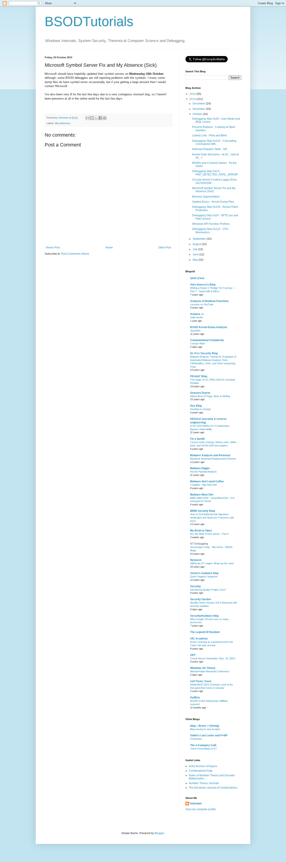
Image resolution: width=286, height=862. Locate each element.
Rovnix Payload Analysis (203, 471)
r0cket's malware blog (204, 573)
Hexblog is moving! (200, 409)
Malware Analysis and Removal (210, 455)
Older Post (164, 247)
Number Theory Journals (204, 783)
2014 (192, 94)
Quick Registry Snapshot (203, 576)
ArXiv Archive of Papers (203, 766)
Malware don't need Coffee (207, 481)
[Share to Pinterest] (104, 118)
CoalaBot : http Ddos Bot (203, 484)
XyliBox (195, 697)
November (199, 108)
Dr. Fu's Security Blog (204, 353)
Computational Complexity (207, 340)
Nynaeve (196, 560)
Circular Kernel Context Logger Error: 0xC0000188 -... (214, 181)
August (197, 244)
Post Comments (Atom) (75, 253)
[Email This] (87, 118)
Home (109, 247)
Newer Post (53, 247)
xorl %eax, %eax (200, 681)
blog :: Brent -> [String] (204, 725)
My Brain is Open (201, 530)
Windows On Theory (202, 668)
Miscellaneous (62, 123)
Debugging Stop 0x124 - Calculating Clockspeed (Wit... (214, 142)
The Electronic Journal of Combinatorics (213, 787)
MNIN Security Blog (202, 510)
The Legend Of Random (205, 632)
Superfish (195, 330)
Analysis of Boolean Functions (209, 301)
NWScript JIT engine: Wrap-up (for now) (212, 563)
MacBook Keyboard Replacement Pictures (213, 458)
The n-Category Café (203, 745)
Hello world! (196, 317)
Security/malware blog (204, 615)
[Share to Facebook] (100, 118)
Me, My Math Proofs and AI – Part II (209, 534)
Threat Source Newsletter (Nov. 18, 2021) (213, 658)
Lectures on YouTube (201, 304)
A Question (196, 738)
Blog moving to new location (205, 729)
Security (195, 586)
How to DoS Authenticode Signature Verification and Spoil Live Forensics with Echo (212, 517)
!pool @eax (197, 278)
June (196, 254)
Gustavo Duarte (200, 392)
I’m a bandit (197, 438)
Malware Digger (200, 468)
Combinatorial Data (200, 770)
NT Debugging (199, 543)
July (195, 249)
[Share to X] (96, 118)
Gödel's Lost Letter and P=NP (208, 735)
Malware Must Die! (202, 494)
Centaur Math (197, 343)
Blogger (159, 833)
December (199, 103)
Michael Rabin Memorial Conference (209, 671)
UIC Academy (199, 638)
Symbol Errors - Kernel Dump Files (213, 201)
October (198, 114)
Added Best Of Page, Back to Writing (210, 396)
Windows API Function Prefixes (211, 223)
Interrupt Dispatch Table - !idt (209, 149)
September (200, 238)
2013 (192, 99)
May (195, 259)
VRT (193, 655)
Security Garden (200, 599)
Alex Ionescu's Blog (202, 284)
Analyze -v (197, 314)
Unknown (196, 803)
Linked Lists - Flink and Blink (209, 135)
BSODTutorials (89, 21)
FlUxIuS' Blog (198, 376)
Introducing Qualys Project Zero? (208, 589)
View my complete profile (200, 809)
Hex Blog (196, 405)
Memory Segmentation (206, 196)
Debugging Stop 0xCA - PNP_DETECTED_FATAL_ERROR (215, 173)
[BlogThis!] (92, 118)
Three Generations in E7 (203, 748)
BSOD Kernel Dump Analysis (208, 327)
